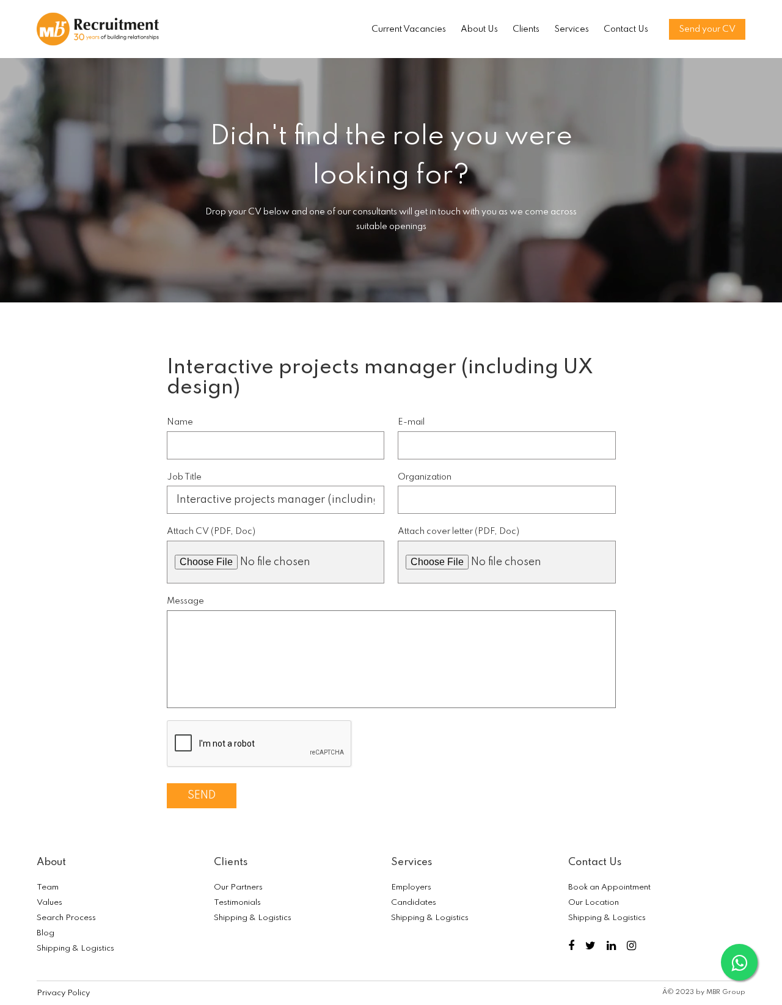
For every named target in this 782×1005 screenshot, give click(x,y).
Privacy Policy (63, 993)
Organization (424, 477)
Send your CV (707, 29)
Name (180, 422)
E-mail (411, 422)
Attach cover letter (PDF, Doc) (458, 531)
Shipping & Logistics (75, 948)
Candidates (413, 903)
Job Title (184, 477)
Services (571, 29)
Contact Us (626, 29)
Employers (411, 887)
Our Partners (238, 887)
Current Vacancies (408, 29)
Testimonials (237, 903)
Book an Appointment (609, 887)
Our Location (593, 903)
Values (49, 903)
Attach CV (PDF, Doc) (211, 531)
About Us (479, 29)
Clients (526, 29)
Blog (45, 933)
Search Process (66, 918)
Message (185, 601)
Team (48, 887)
